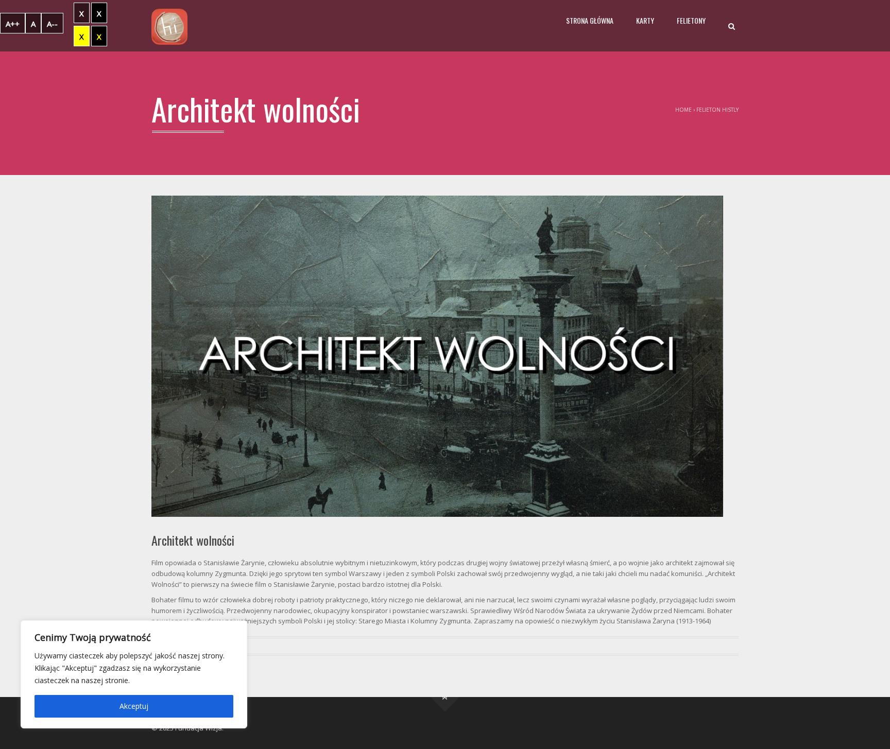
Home (683, 109)
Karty (645, 20)
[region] (134, 674)
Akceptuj (133, 706)
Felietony (691, 20)
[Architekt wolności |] (169, 25)
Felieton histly (717, 109)
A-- (52, 24)
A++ (13, 24)
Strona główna (589, 20)
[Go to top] (445, 697)
